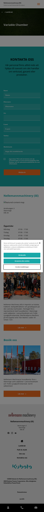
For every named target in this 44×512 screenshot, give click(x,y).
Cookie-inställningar (22, 267)
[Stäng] (39, 242)
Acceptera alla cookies (22, 261)
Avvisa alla (22, 255)
